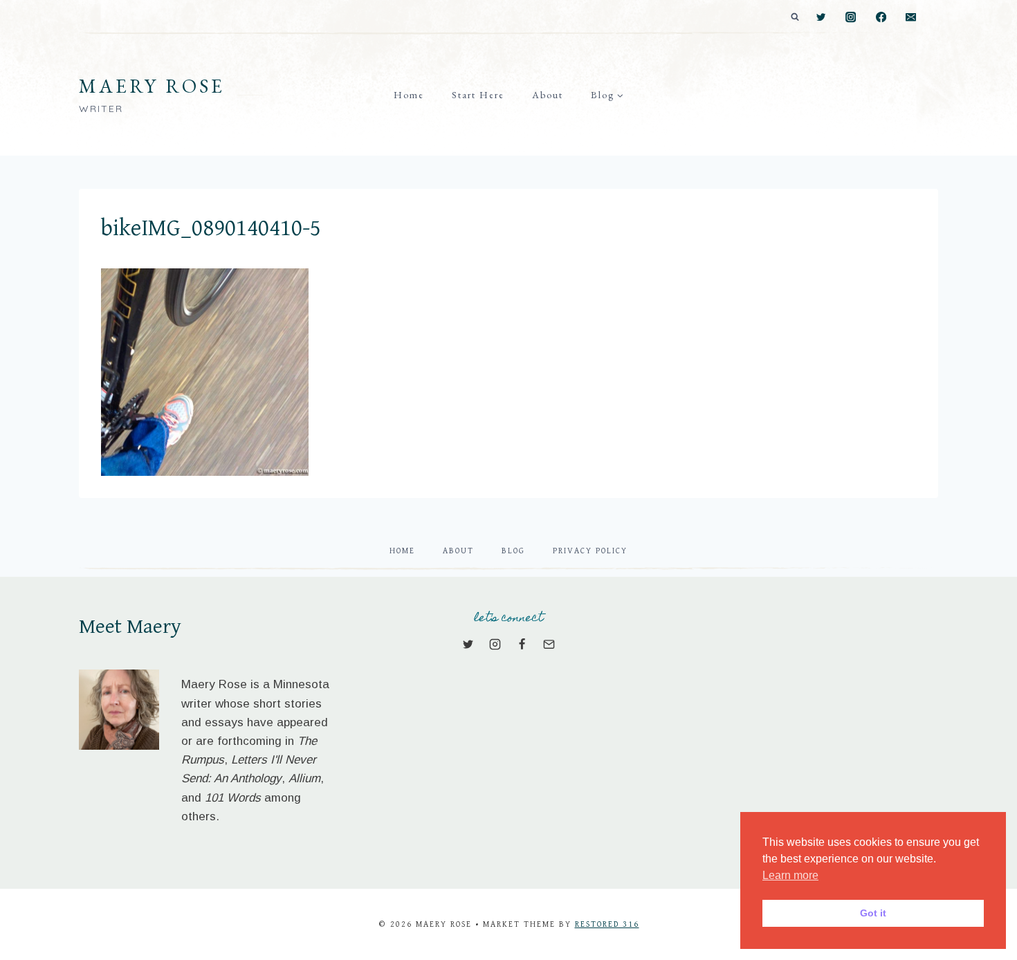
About (547, 95)
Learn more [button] (790, 875)
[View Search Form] (795, 17)
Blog (513, 550)
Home (409, 95)
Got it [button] (873, 913)
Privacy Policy (590, 550)
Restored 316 (607, 924)
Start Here (478, 95)
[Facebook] (881, 17)
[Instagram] (851, 17)
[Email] (911, 17)
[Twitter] (821, 17)
